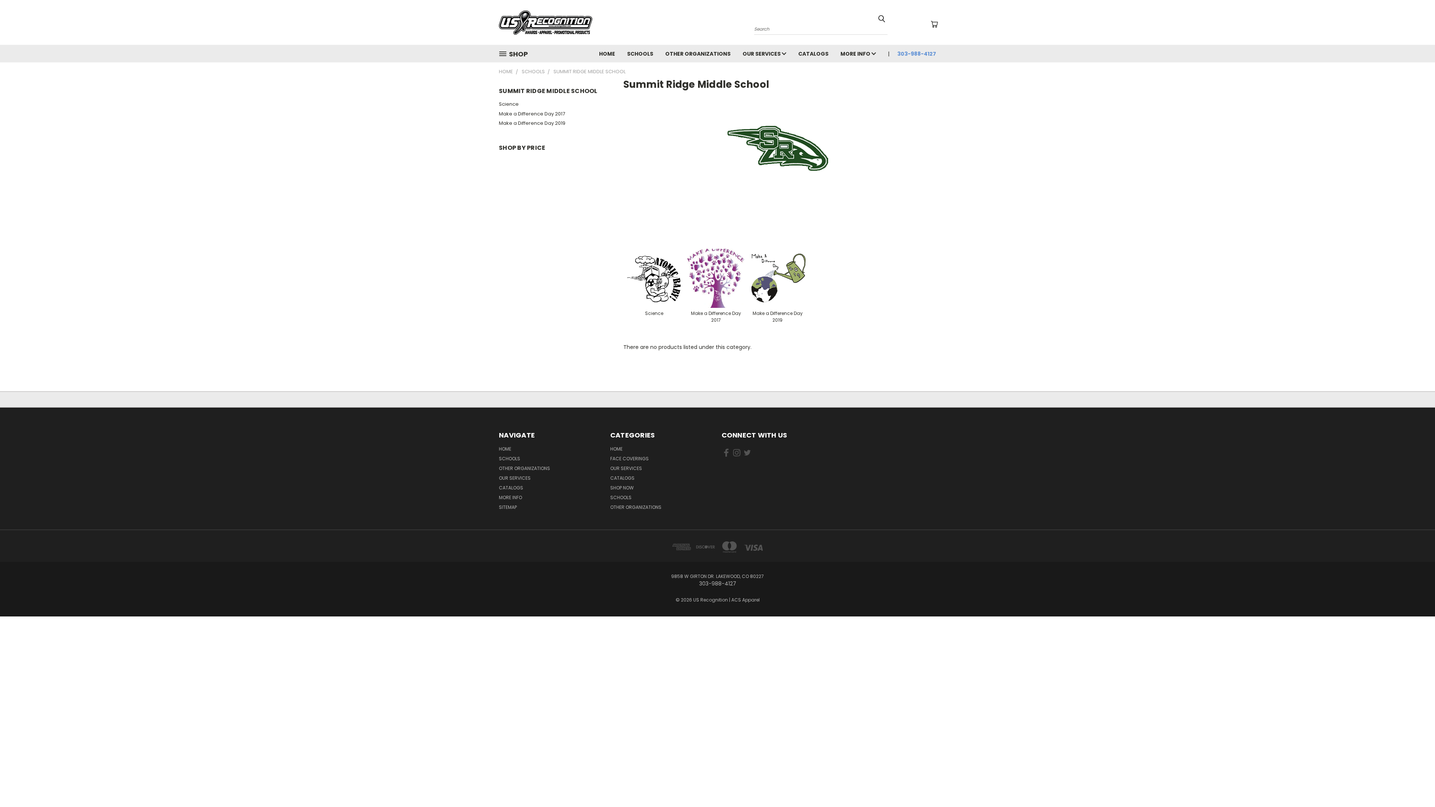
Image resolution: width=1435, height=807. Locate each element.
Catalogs (813, 54)
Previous (1415, 783)
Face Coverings (629, 458)
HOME (607, 54)
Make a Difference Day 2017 (532, 113)
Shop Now (622, 488)
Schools (621, 497)
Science (509, 104)
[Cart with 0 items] (934, 24)
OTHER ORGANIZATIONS (698, 54)
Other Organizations (635, 507)
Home (616, 449)
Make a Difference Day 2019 (532, 123)
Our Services (762, 54)
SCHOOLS (640, 54)
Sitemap (508, 507)
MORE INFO (855, 54)
